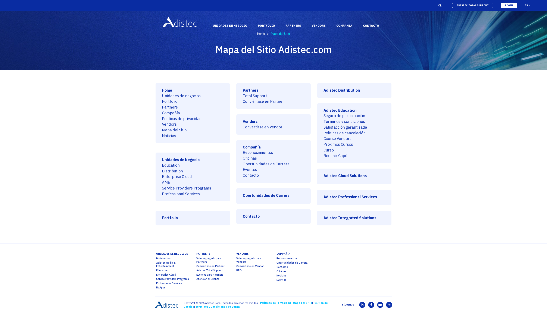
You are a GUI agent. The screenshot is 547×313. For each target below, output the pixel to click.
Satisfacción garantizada (345, 127)
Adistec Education (340, 110)
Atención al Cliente (207, 279)
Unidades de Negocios (172, 253)
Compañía (171, 113)
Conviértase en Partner (263, 101)
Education (171, 165)
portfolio (266, 26)
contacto (371, 26)
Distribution (172, 171)
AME (166, 182)
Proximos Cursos (338, 144)
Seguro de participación (344, 116)
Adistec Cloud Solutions (345, 176)
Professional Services (181, 194)
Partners (170, 107)
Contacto (251, 175)
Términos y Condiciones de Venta (218, 306)
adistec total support (473, 5)
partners (203, 253)
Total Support (255, 96)
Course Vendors (337, 139)
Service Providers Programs (186, 188)
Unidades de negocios (181, 96)
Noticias (169, 136)
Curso (328, 150)
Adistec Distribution (341, 90)
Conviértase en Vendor (250, 266)
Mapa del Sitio (174, 130)
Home (261, 33)
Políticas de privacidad (182, 119)
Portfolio (169, 101)
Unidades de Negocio (181, 160)
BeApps (160, 287)
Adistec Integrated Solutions (349, 218)
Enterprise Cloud (177, 177)
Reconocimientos (258, 152)
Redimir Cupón (336, 156)
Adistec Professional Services (350, 197)
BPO (239, 270)
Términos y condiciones (344, 121)
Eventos (250, 170)
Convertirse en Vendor (262, 127)
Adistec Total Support (209, 270)
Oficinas (250, 158)
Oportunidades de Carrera (266, 164)
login (509, 5)
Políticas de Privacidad (275, 302)
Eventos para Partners (209, 274)
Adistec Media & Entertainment (166, 264)
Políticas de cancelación (344, 133)
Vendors (169, 124)
